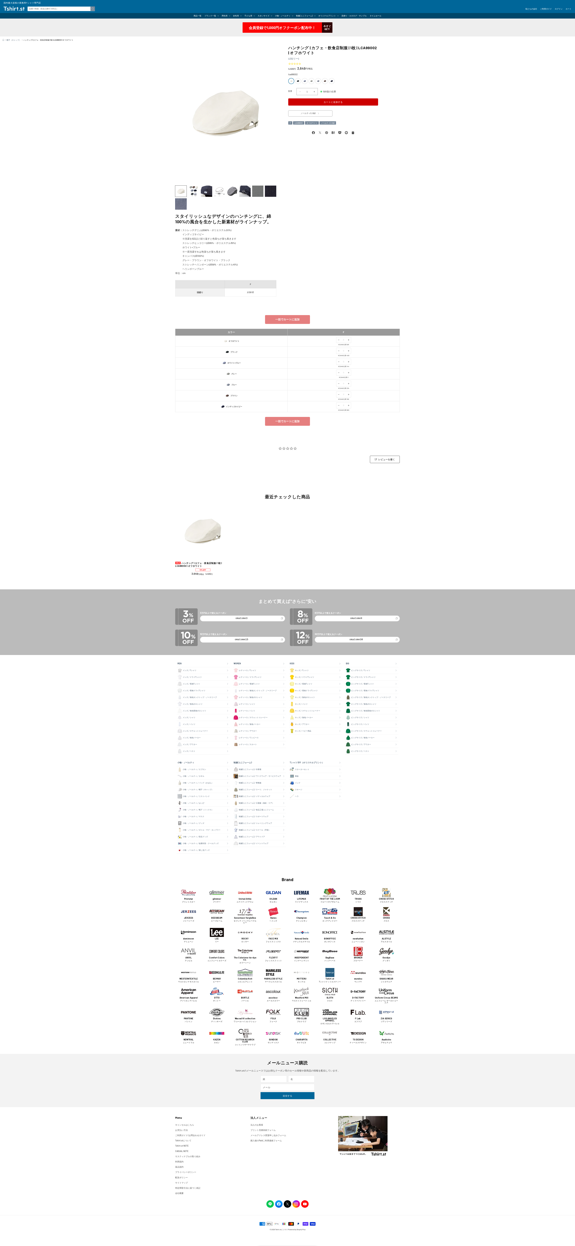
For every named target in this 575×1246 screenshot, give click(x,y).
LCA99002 (299, 123)
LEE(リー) (293, 58)
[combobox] (61, 8)
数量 (290, 91)
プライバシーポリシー (185, 1172)
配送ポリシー (181, 1177)
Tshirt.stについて (183, 1140)
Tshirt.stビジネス (281, 1229)
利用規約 (179, 1161)
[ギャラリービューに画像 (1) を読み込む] (181, 191)
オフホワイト (312, 123)
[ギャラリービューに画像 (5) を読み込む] (232, 191)
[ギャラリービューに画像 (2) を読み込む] (193, 191)
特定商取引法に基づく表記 (187, 1188)
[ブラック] (298, 81)
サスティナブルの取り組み (187, 1156)
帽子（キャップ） (14, 40)
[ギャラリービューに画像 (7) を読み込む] (258, 191)
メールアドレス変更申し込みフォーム (268, 1135)
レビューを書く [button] (386, 459)
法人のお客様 (257, 1125)
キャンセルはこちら (184, 1125)
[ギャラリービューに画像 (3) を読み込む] (206, 191)
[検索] (92, 8)
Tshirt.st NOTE (182, 1145)
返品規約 (179, 1167)
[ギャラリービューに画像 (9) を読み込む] (181, 204)
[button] (211, 16)
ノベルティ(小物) (328, 123)
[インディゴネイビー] (332, 81)
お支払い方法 (181, 1130)
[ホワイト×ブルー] (305, 81)
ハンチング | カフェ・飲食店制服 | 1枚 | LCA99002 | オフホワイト (198, 564)
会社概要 (179, 1193)
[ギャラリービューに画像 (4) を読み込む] (219, 191)
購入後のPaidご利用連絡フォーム (266, 1140)
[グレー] (311, 81)
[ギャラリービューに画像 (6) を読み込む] (245, 191)
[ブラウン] (325, 81)
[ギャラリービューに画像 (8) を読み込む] (270, 191)
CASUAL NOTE (181, 1151)
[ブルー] (318, 81)
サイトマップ (181, 1182)
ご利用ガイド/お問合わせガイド (190, 1135)
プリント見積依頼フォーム (263, 1130)
